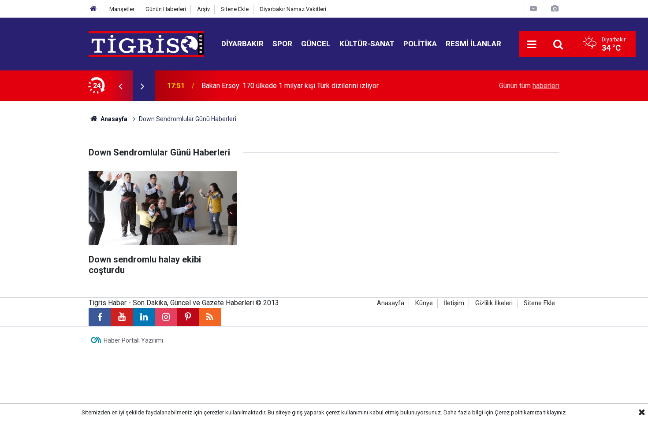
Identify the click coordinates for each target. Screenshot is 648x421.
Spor (282, 43)
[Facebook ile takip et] (100, 317)
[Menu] (532, 44)
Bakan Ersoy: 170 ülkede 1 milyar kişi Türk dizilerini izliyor (290, 85)
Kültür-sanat (367, 43)
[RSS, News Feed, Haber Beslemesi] (210, 317)
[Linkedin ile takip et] (144, 317)
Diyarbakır (242, 43)
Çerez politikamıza (518, 412)
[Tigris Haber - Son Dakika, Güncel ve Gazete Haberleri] (146, 43)
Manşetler (121, 9)
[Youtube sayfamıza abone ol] (122, 317)
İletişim (454, 303)
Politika (420, 43)
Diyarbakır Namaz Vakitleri (293, 9)
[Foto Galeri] (554, 8)
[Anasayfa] (93, 9)
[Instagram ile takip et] (166, 317)
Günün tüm (529, 85)
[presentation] (120, 86)
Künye (424, 303)
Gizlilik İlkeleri (494, 303)
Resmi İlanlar (473, 43)
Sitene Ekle (235, 9)
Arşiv (203, 9)
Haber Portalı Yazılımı (133, 340)
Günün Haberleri (165, 9)
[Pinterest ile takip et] (188, 317)
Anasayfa (113, 118)
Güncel (316, 43)
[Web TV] (533, 8)
